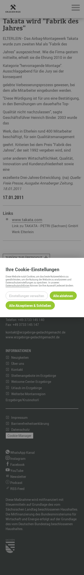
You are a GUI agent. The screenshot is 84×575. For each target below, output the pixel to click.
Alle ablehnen (63, 295)
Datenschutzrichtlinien (18, 285)
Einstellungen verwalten (26, 295)
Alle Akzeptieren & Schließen (30, 305)
